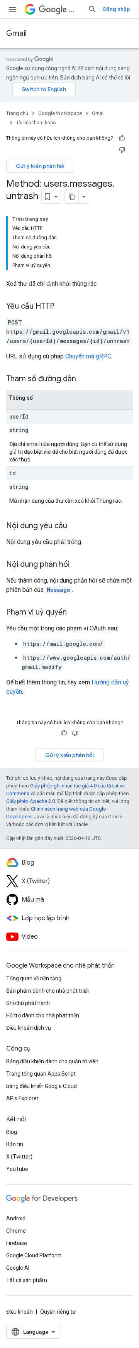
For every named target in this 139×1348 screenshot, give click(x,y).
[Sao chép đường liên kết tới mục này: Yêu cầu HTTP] (62, 306)
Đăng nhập (116, 9)
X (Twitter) (19, 1157)
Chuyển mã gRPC (88, 356)
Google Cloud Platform (33, 1255)
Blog (11, 1132)
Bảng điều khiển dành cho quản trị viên (52, 1061)
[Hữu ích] (122, 138)
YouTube (17, 1169)
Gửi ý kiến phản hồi (40, 165)
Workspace (75, 9)
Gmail (16, 33)
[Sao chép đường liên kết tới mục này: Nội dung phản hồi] (77, 564)
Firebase (16, 1243)
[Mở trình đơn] (12, 9)
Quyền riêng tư (58, 1312)
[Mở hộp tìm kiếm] (92, 9)
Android (15, 1218)
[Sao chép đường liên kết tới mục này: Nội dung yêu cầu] (75, 526)
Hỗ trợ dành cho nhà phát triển (42, 1015)
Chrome (16, 1231)
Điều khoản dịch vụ (28, 1028)
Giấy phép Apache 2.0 (30, 801)
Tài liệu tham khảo (36, 122)
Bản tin (14, 1144)
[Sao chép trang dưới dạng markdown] (72, 196)
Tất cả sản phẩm (26, 1280)
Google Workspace (60, 113)
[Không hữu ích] (122, 149)
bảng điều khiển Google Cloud (41, 1086)
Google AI (17, 1268)
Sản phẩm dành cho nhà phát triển (48, 991)
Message (58, 589)
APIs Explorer (22, 1098)
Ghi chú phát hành (28, 1003)
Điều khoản (19, 1312)
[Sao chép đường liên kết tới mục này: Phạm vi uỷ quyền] (74, 612)
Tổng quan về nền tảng (33, 978)
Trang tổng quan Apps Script (41, 1074)
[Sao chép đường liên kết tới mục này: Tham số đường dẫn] (84, 379)
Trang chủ (17, 113)
